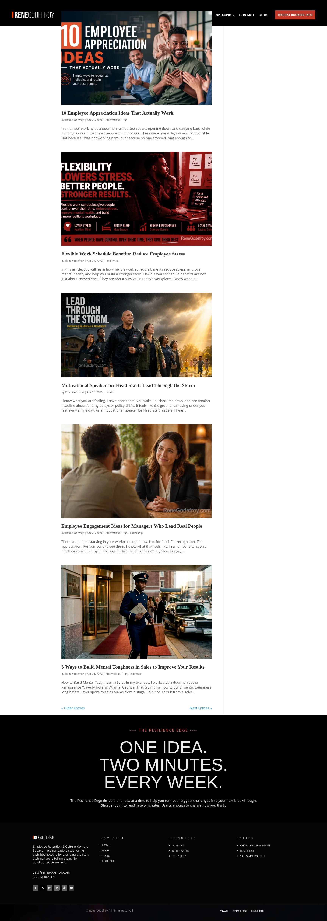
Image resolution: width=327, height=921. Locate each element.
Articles (178, 845)
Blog (105, 850)
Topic (106, 855)
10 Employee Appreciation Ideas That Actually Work (117, 113)
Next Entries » (201, 708)
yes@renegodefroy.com (51, 872)
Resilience (112, 260)
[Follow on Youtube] (71, 888)
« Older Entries (73, 708)
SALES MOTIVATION (252, 856)
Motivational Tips (116, 120)
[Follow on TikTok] (64, 888)
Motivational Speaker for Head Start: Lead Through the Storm (128, 385)
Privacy (224, 911)
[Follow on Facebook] (35, 888)
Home (106, 845)
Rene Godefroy (74, 120)
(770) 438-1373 (44, 877)
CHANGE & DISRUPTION (255, 845)
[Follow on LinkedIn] (57, 888)
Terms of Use (240, 911)
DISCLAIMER (257, 911)
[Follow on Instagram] (49, 888)
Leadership (136, 533)
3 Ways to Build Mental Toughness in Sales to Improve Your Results (133, 667)
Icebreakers (180, 851)
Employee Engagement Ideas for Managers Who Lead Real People (131, 526)
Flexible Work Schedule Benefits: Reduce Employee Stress (123, 254)
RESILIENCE (247, 851)
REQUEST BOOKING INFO (295, 15)
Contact (108, 861)
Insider (110, 392)
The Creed (179, 856)
